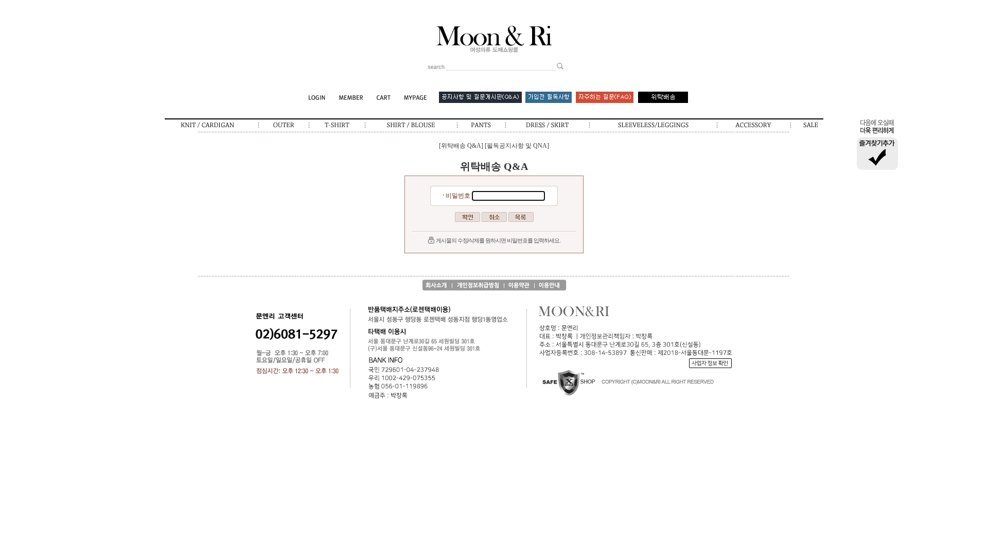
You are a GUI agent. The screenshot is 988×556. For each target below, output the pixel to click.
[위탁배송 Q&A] (461, 145)
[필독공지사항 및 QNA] (517, 145)
